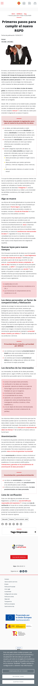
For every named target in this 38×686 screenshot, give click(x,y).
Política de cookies (9, 596)
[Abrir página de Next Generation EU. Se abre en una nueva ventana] (19, 618)
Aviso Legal (7, 589)
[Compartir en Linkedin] (6, 524)
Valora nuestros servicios (11, 581)
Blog (25, 14)
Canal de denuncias (9, 606)
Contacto (7, 579)
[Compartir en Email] (21, 524)
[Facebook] (26, 571)
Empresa (11, 519)
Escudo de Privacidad (21, 211)
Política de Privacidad (10, 586)
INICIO (13, 14)
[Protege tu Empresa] (19, 546)
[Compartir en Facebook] (2, 524)
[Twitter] (21, 571)
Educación (5, 519)
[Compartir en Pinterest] (13, 524)
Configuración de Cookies (18, 671)
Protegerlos (21, 187)
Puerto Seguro (15, 207)
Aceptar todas (18, 682)
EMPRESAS (19, 14)
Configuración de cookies (11, 594)
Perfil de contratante (10, 604)
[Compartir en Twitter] (10, 524)
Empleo (6, 584)
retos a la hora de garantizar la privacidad (20, 451)
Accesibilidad (8, 591)
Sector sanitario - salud (22, 519)
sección (26, 269)
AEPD (12, 267)
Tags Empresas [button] (19, 532)
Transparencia (8, 601)
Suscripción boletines (19, 557)
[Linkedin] (23, 571)
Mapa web (7, 599)
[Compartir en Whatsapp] (17, 524)
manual (14, 111)
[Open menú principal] (2, 2)
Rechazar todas (18, 676)
